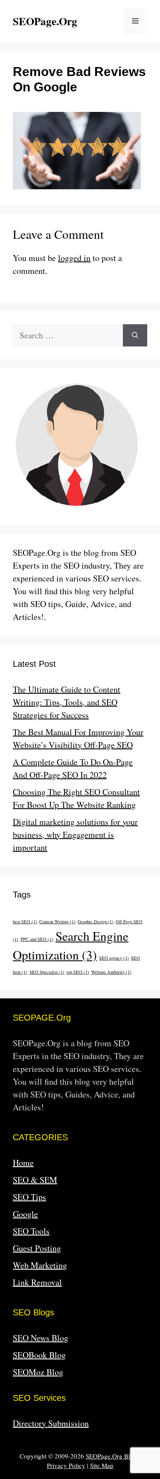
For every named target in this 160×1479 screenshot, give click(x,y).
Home (23, 1162)
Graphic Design (95, 921)
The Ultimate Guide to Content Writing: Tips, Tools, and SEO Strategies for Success (66, 702)
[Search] (135, 335)
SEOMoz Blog (38, 1372)
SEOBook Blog (39, 1355)
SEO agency (114, 958)
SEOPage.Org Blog (111, 1456)
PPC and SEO (36, 939)
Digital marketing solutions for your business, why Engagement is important (75, 834)
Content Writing (57, 921)
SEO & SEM (35, 1180)
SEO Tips (29, 1197)
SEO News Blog (40, 1338)
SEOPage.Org (45, 21)
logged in (74, 258)
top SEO (78, 972)
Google (25, 1214)
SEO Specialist (46, 972)
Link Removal (37, 1282)
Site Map (101, 1465)
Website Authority (111, 972)
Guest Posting (37, 1248)
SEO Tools (31, 1231)
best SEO (25, 921)
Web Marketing (40, 1265)
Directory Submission (51, 1423)
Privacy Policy (66, 1465)
